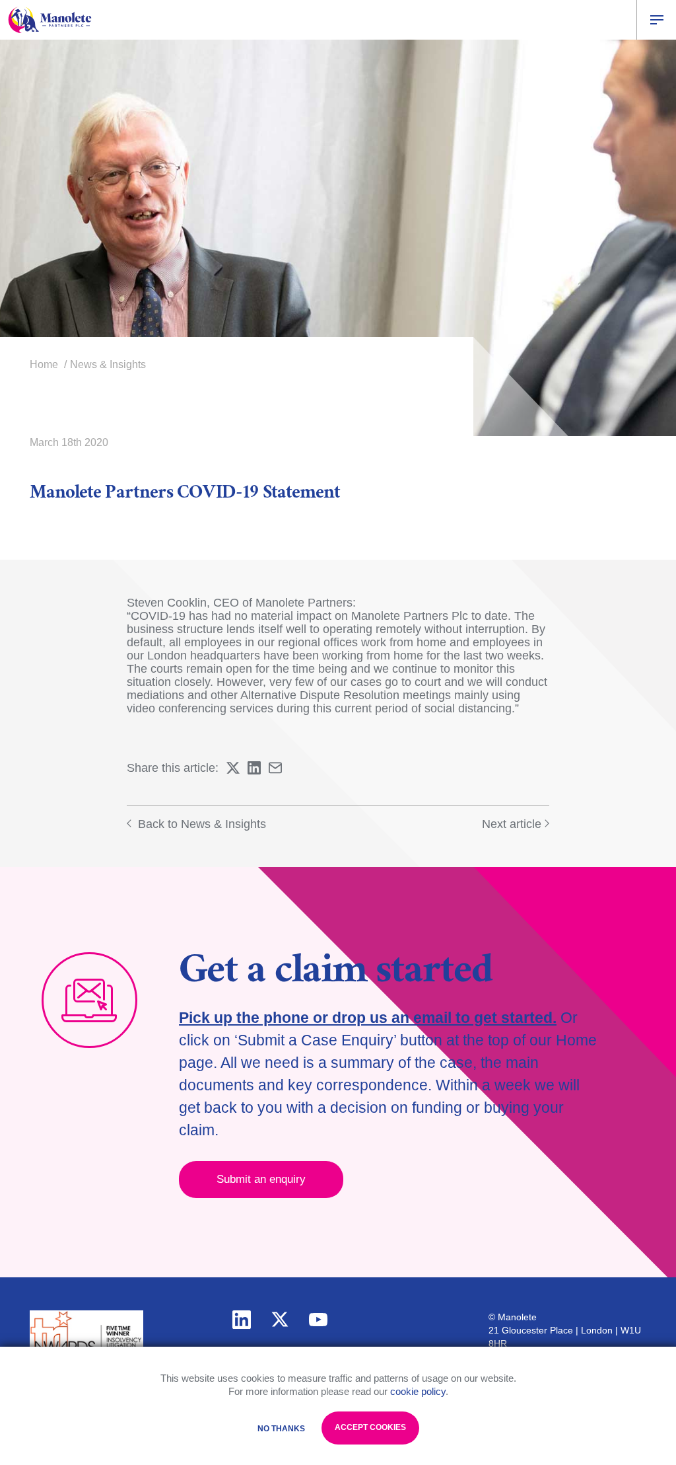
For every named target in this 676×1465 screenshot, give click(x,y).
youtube (318, 1319)
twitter (280, 1319)
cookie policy (418, 1391)
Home (44, 364)
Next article (511, 824)
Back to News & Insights (200, 824)
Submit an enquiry (261, 1179)
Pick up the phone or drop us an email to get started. (368, 1017)
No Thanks (281, 1428)
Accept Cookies (370, 1427)
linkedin (241, 1319)
